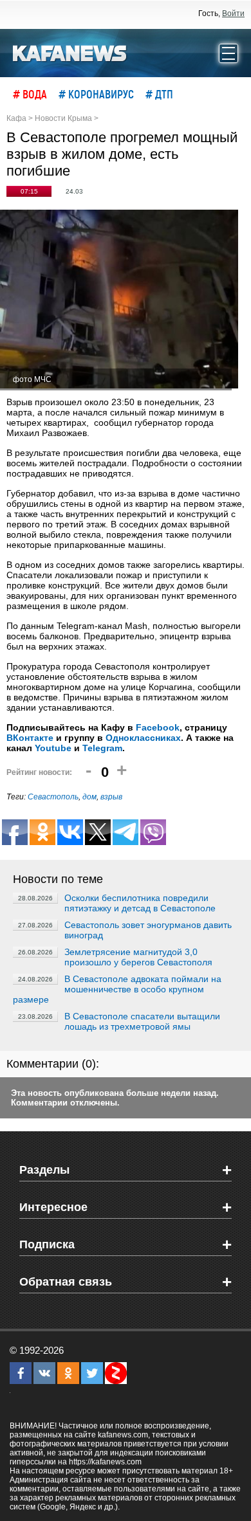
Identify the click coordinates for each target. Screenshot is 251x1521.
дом (89, 796)
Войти (233, 13)
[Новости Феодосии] (70, 52)
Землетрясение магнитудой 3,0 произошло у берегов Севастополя (138, 957)
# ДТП (159, 94)
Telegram (102, 748)
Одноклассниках (143, 738)
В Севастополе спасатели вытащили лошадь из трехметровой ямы (142, 1021)
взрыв (111, 796)
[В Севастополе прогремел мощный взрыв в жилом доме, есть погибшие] (119, 300)
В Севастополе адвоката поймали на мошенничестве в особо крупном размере (117, 989)
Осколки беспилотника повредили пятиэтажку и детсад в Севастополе (140, 903)
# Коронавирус (96, 94)
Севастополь (53, 796)
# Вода (30, 94)
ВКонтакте (29, 738)
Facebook (158, 727)
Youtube (53, 748)
